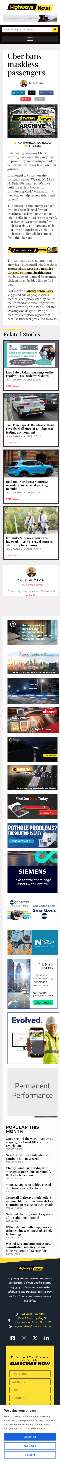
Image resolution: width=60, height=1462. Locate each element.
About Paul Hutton (31, 584)
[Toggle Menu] (30, 39)
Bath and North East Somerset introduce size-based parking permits (27, 485)
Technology (43, 142)
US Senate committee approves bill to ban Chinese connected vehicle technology (30, 1230)
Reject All (30, 1454)
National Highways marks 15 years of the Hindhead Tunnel (30, 1216)
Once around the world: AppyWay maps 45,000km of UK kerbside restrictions (29, 1142)
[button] (18, 93)
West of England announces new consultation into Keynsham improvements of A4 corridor (28, 1247)
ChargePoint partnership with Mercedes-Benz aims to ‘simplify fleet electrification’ (28, 1171)
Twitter (45, 591)
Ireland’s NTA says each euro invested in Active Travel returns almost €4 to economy (29, 541)
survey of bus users (40, 291)
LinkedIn (31, 594)
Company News (27, 142)
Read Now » (13, 386)
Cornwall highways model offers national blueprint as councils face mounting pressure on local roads (30, 1201)
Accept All (30, 1436)
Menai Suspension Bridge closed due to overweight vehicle (28, 1186)
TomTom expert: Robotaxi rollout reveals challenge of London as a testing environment (30, 428)
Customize (30, 1445)
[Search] (55, 29)
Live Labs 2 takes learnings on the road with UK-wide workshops (30, 374)
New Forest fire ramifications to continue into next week (28, 1157)
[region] (30, 1433)
